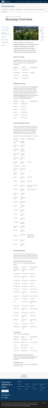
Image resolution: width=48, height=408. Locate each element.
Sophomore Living (43, 34)
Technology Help (42, 387)
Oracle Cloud (34, 388)
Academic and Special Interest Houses (6, 33)
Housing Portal (41, 9)
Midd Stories (40, 1)
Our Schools (19, 1)
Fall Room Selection (33, 9)
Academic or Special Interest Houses (21, 95)
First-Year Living (42, 31)
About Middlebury (27, 1)
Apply (23, 1)
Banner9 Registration (21, 386)
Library (33, 386)
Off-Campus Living (5, 39)
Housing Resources (5, 42)
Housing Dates (11, 9)
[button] (44, 1)
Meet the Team (4, 11)
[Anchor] (25, 57)
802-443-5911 (8, 394)
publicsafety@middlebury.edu (6, 395)
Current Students (26, 9)
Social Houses (4, 36)
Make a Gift (5, 390)
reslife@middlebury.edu (24, 376)
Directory (26, 388)
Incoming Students (18, 9)
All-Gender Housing (5, 29)
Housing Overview (5, 9)
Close (44, 402)
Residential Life (8, 6)
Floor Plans (3, 45)
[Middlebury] (6, 1)
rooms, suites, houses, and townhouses (28, 356)
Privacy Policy (27, 405)
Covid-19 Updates (27, 386)
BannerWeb (19, 388)
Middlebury (7, 16)
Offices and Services (34, 1)
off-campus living (34, 364)
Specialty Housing (42, 40)
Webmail (41, 390)
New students (16, 60)
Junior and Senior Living (43, 37)
